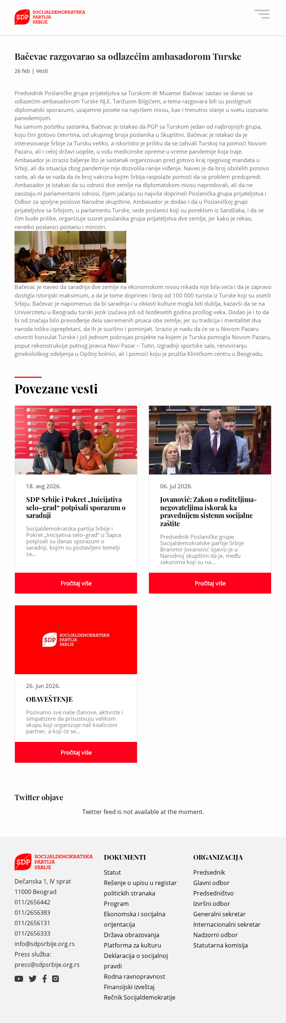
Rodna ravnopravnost (134, 976)
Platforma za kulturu (132, 945)
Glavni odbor (211, 883)
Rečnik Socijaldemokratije (139, 997)
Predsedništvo (213, 893)
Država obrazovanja (131, 935)
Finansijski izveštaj (129, 987)
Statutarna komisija (220, 945)
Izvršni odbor (211, 904)
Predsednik (209, 872)
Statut (112, 872)
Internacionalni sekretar (227, 924)
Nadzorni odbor (215, 935)
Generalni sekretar (219, 914)
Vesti (42, 70)
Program (116, 904)
